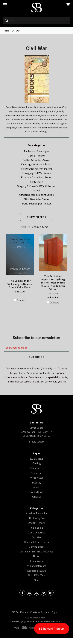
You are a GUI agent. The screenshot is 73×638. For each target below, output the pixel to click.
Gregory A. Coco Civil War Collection (36, 186)
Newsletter (36, 473)
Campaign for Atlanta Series (36, 164)
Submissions (37, 468)
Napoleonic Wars (36, 571)
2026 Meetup (36, 459)
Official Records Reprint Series (36, 195)
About (36, 487)
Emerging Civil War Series (36, 173)
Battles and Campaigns (36, 151)
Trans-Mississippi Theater (36, 203)
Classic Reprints (36, 156)
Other (36, 580)
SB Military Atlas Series (36, 199)
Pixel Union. (56, 621)
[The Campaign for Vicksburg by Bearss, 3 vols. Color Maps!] (20, 254)
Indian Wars (36, 561)
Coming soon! (36, 547)
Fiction (36, 556)
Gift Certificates (20, 612)
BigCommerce (28, 621)
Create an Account (40, 612)
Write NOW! (36, 478)
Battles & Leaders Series (37, 160)
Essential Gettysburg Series (36, 177)
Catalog (36, 463)
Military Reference (36, 566)
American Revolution (36, 513)
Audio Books (36, 528)
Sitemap (36, 497)
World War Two (36, 575)
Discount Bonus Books (36, 542)
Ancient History (36, 523)
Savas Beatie (39, 617)
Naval (37, 190)
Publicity (36, 482)
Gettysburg (36, 182)
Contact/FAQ (36, 492)
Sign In (55, 612)
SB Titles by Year (36, 518)
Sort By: (25, 227)
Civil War (36, 537)
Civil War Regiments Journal (36, 169)
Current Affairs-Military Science (36, 551)
